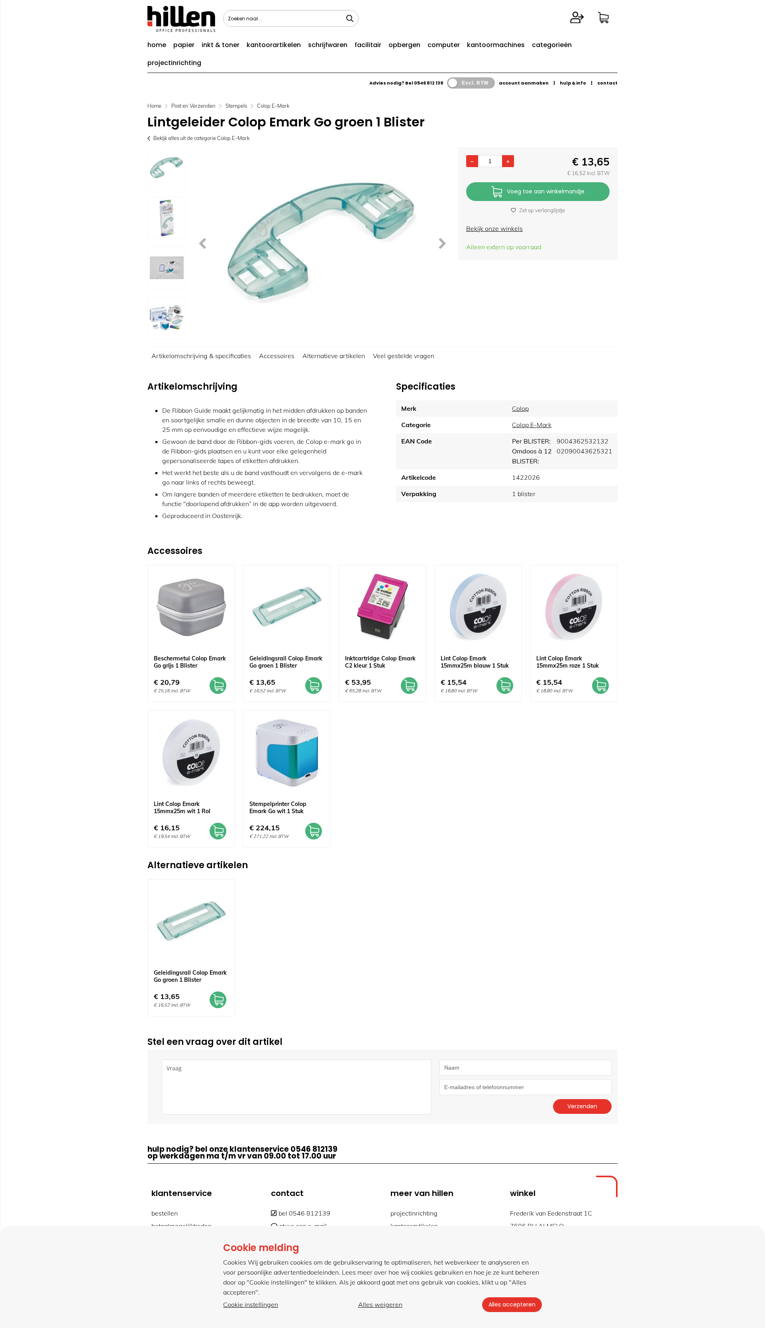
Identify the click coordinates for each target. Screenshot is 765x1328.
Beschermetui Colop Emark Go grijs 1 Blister (190, 662)
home (156, 44)
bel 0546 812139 (304, 1213)
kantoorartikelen (274, 44)
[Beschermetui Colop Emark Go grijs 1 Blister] (191, 607)
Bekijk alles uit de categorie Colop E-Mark (201, 138)
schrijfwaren (327, 44)
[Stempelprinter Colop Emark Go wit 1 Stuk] (287, 753)
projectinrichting (174, 62)
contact (607, 83)
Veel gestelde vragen (403, 356)
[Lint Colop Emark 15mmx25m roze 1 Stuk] (574, 607)
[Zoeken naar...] (350, 18)
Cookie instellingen (250, 1304)
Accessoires (276, 356)
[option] (166, 168)
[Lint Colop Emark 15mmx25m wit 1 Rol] (191, 753)
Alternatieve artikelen (333, 356)
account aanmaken (524, 83)
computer (444, 44)
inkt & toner (220, 44)
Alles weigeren (380, 1304)
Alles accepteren (512, 1304)
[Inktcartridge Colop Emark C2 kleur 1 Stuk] (382, 607)
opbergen (404, 44)
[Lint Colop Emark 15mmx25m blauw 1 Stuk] (478, 607)
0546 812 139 (428, 83)
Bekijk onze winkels (494, 228)
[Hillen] (181, 29)
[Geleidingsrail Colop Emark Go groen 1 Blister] (287, 607)
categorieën (552, 44)
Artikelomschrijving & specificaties (201, 356)
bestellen (164, 1213)
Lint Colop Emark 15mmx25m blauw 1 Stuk (475, 662)
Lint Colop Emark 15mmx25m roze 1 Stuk (567, 662)
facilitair (368, 44)
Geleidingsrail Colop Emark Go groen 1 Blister (285, 662)
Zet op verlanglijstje (542, 210)
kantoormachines (496, 44)
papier (183, 44)
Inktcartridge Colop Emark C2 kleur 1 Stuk (380, 662)
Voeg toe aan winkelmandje (546, 191)
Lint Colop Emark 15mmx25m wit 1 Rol (182, 807)
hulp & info (573, 83)
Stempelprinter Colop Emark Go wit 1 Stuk (277, 807)
